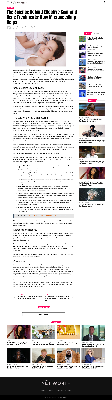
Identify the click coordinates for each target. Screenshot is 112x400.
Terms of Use (50, 390)
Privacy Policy (59, 390)
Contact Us (68, 390)
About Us (43, 390)
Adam (15, 28)
